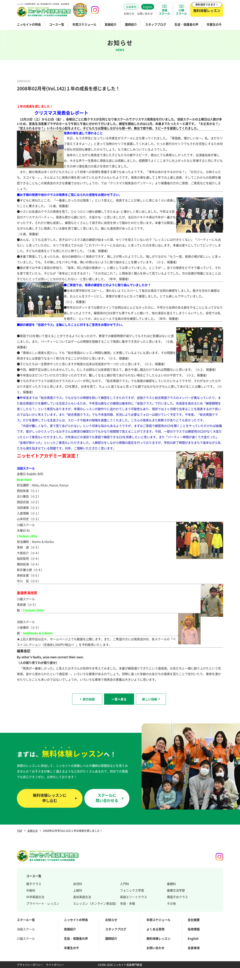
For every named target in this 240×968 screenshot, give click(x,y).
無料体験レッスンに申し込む (50, 798)
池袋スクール (26, 929)
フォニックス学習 (132, 890)
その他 (171, 903)
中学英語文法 (35, 897)
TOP (19, 830)
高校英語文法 (82, 897)
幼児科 (77, 883)
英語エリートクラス (133, 897)
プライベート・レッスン (42, 903)
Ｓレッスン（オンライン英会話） (95, 903)
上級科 (77, 890)
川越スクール (26, 938)
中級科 (30, 890)
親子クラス (33, 883)
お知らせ (32, 830)
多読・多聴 (127, 903)
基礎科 (171, 883)
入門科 (124, 883)
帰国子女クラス (177, 897)
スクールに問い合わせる (107, 798)
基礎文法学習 (176, 890)
